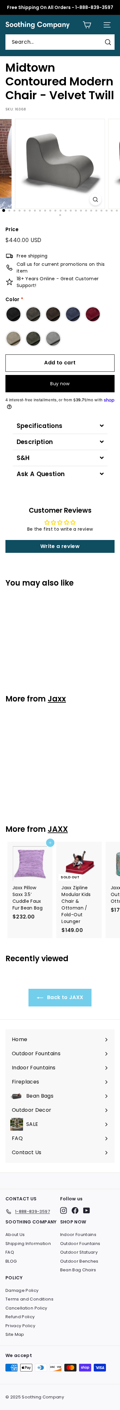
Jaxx (57, 698)
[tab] (60, 426)
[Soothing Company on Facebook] (75, 1210)
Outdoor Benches (79, 1261)
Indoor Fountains (78, 1235)
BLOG (11, 1261)
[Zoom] (95, 199)
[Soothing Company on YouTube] (86, 1210)
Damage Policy (22, 1290)
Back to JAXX (65, 997)
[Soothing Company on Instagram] (63, 1210)
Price (12, 229)
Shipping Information (28, 1243)
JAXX (58, 829)
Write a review (60, 546)
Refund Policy (20, 1317)
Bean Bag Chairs (78, 1270)
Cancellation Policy (26, 1308)
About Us (15, 1235)
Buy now (59, 383)
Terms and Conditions (29, 1299)
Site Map (14, 1334)
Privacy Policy (20, 1326)
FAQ (9, 1252)
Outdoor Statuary (79, 1252)
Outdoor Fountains (80, 1243)
